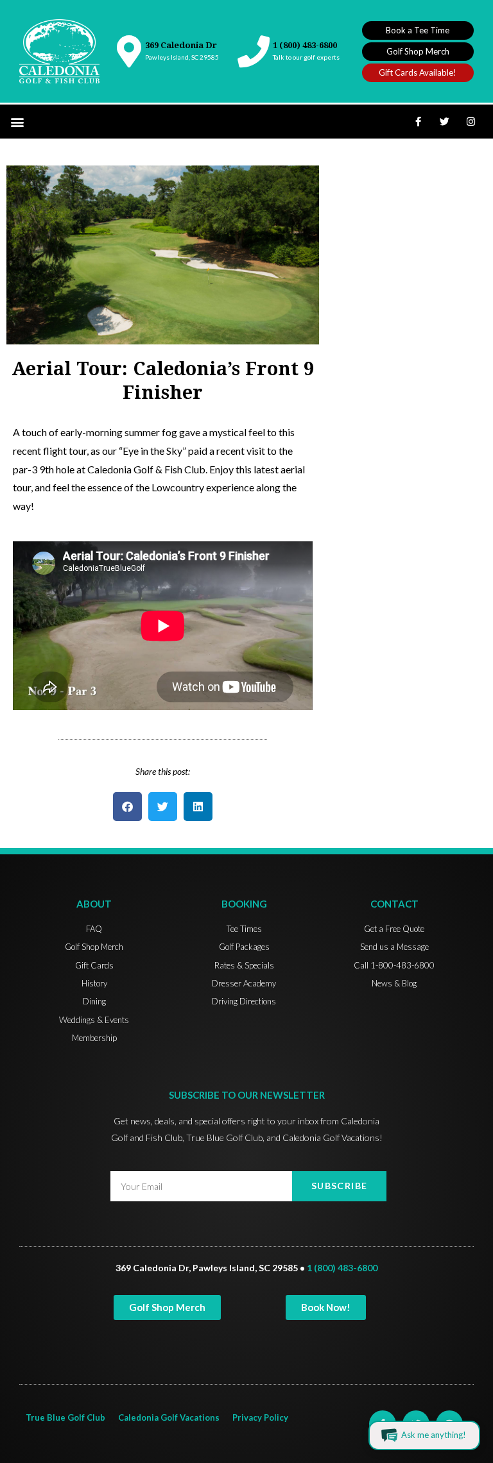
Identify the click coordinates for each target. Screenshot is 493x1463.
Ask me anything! (433, 1435)
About (94, 903)
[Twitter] (444, 121)
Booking (244, 903)
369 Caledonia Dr (181, 45)
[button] (17, 121)
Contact (394, 903)
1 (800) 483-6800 (305, 45)
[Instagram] (471, 121)
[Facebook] (418, 121)
